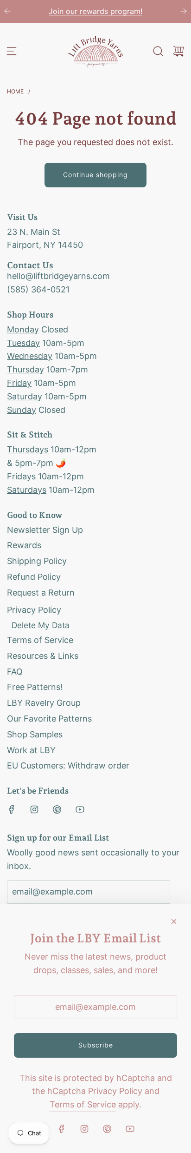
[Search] (158, 51)
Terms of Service (83, 1104)
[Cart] (178, 51)
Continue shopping (95, 175)
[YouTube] (80, 809)
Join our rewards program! (95, 11)
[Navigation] (11, 51)
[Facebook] (11, 809)
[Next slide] (183, 11)
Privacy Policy (115, 1091)
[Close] (174, 921)
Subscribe (95, 1045)
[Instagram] (34, 809)
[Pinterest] (57, 809)
